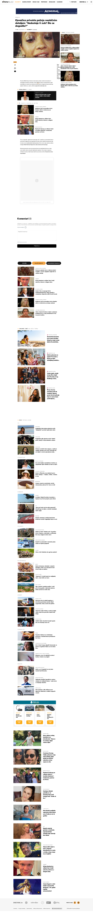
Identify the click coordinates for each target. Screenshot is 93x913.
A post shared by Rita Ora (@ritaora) (30, 202)
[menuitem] (91, 2)
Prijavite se (37, 246)
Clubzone (59, 2)
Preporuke (44, 2)
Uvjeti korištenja (29, 908)
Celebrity (18, 2)
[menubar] (91, 2)
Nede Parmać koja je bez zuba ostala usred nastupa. (36, 144)
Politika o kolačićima (46, 908)
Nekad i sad (36, 2)
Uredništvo (15, 908)
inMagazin (52, 2)
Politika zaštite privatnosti (37, 908)
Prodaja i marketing (21, 908)
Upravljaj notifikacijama (58, 908)
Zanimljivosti (26, 2)
